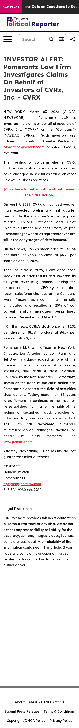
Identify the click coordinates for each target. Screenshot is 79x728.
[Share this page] (73, 39)
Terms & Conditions (59, 711)
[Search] (51, 39)
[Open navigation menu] (7, 39)
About (20, 702)
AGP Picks (11, 7)
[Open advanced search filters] (61, 39)
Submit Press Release (22, 711)
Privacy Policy (61, 721)
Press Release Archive (46, 702)
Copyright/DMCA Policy (26, 721)
